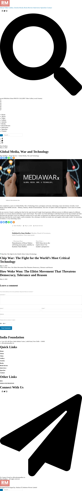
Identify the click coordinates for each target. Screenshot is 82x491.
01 (0, 100)
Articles (16, 8)
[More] (14, 158)
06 (0, 108)
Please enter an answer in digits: (7, 320)
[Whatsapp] (9, 158)
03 (0, 103)
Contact (49, 8)
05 (0, 106)
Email (43, 308)
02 (0, 101)
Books (21, 8)
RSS (1, 381)
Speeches (43, 8)
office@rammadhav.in (7, 343)
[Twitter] (4, 158)
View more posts (29, 235)
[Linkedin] (6, 158)
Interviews (36, 8)
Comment (2, 294)
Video (6, 8)
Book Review (28, 8)
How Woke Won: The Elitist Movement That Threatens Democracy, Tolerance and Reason (38, 273)
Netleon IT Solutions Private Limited (26, 487)
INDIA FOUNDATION (7, 383)
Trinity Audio (12, 200)
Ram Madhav (18, 225)
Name (2, 308)
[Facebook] (1, 158)
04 (0, 105)
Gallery (11, 8)
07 (0, 110)
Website (2, 314)
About (2, 8)
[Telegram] (11, 158)
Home (3, 114)
